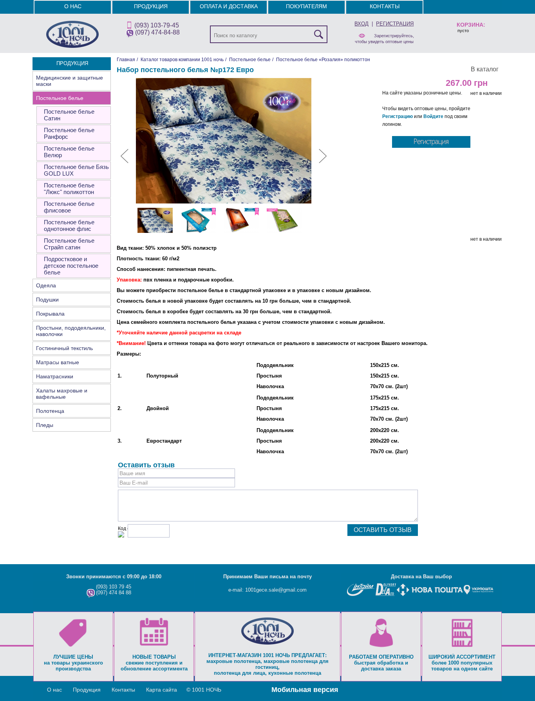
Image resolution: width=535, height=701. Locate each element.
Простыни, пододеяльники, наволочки (71, 331)
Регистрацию (397, 116)
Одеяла (46, 285)
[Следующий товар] (323, 161)
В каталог (485, 69)
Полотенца (50, 411)
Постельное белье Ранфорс (69, 133)
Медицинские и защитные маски (69, 80)
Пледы (44, 425)
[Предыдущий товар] (124, 161)
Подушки (47, 299)
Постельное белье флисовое (69, 207)
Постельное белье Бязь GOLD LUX (76, 170)
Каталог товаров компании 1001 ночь (182, 59)
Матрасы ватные (57, 362)
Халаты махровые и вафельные (61, 393)
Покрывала (50, 314)
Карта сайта (161, 689)
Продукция (151, 6)
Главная (126, 59)
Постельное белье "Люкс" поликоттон (69, 188)
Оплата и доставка (229, 6)
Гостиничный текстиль (64, 348)
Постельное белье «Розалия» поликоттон (323, 59)
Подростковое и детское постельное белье (71, 266)
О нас (72, 6)
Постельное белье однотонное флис (69, 225)
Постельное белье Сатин (69, 115)
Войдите (433, 116)
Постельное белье (59, 98)
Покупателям (306, 6)
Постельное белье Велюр (69, 151)
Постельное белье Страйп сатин (69, 244)
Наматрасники (54, 376)
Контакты (384, 6)
